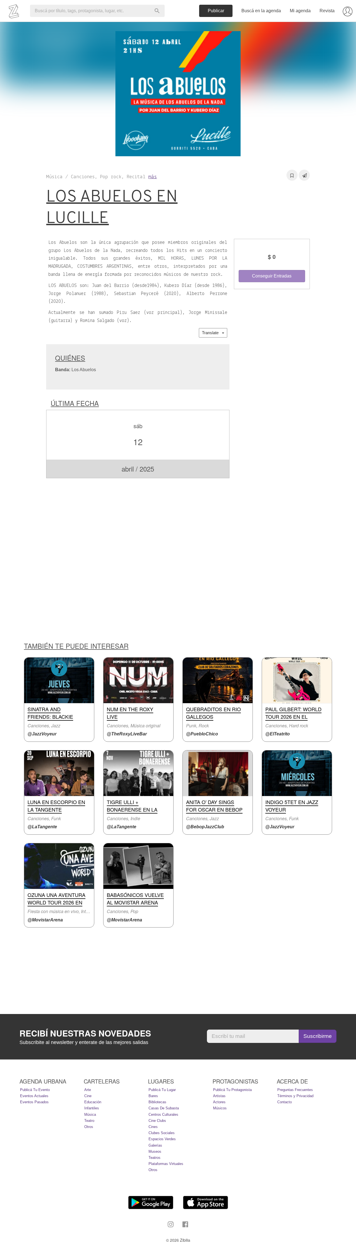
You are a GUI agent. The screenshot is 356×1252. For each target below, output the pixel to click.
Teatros (154, 1158)
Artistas (219, 1096)
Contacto (284, 1102)
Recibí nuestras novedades (85, 1033)
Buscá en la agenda (261, 10)
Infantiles (91, 1108)
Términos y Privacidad (295, 1096)
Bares (153, 1096)
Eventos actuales (34, 1096)
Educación (92, 1102)
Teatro (89, 1121)
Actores (219, 1102)
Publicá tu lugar (162, 1090)
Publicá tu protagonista (232, 1090)
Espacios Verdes (162, 1139)
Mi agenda (300, 10)
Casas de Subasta (164, 1108)
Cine (88, 1096)
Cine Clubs (157, 1121)
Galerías (155, 1145)
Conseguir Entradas (271, 276)
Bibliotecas (157, 1102)
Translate (212, 332)
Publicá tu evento (35, 1090)
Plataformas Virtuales (166, 1164)
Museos (155, 1151)
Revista (327, 10)
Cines (153, 1127)
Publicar (216, 10)
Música (90, 1114)
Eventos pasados (34, 1102)
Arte (87, 1090)
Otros (88, 1127)
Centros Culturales (163, 1114)
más (152, 177)
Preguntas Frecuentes (295, 1090)
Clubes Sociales (162, 1133)
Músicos (220, 1108)
